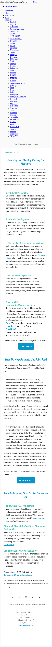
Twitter (11, 6)
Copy (35, 2)
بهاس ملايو (14, 85)
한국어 (13, 80)
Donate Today (26, 480)
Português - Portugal (18, 97)
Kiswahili (14, 106)
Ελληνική (14, 59)
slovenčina (14, 117)
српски (13, 122)
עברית (12, 110)
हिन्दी (12, 61)
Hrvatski (13, 41)
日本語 (13, 75)
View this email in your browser (26, 144)
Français (13, 55)
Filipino (13, 131)
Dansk (12, 45)
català (12, 33)
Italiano (13, 73)
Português (14, 94)
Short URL (4, 2)
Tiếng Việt (14, 136)
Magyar (13, 64)
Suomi (12, 52)
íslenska (13, 70)
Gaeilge (13, 66)
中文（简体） (16, 36)
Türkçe (13, 129)
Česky (12, 43)
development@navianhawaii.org (17, 575)
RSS (7, 17)
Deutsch (13, 57)
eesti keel (13, 48)
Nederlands (14, 50)
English (13, 22)
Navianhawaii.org (26, 625)
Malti (12, 88)
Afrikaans (14, 27)
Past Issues (9, 15)
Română (13, 99)
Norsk (12, 90)
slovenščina (14, 119)
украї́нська (14, 134)
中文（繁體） (16, 38)
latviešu (13, 115)
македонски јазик (17, 83)
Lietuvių (13, 112)
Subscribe (9, 11)
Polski (12, 92)
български (14, 31)
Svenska (13, 108)
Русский (13, 101)
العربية (13, 24)
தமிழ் (12, 124)
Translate (8, 20)
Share (7, 13)
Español (13, 103)
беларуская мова (17, 29)
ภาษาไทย (14, 127)
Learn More (26, 346)
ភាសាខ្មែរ (13, 78)
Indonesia (14, 68)
